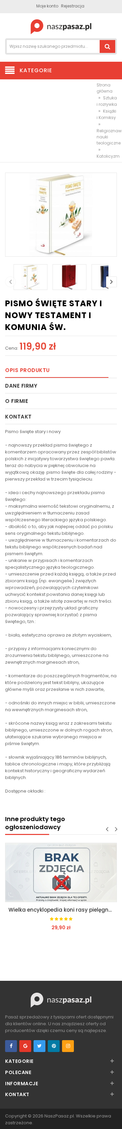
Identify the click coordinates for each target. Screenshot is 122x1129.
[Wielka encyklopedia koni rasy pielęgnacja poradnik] (61, 872)
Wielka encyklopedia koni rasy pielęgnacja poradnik (62, 909)
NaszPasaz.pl (59, 1116)
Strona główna (105, 88)
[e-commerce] (61, 26)
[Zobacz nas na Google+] (25, 1046)
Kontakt (18, 416)
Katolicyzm (108, 156)
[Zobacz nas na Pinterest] (54, 1046)
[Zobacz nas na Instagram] (68, 1046)
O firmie (16, 401)
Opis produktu (27, 370)
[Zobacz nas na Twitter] (39, 1046)
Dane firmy (21, 385)
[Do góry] (114, 1116)
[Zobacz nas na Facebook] (11, 1046)
